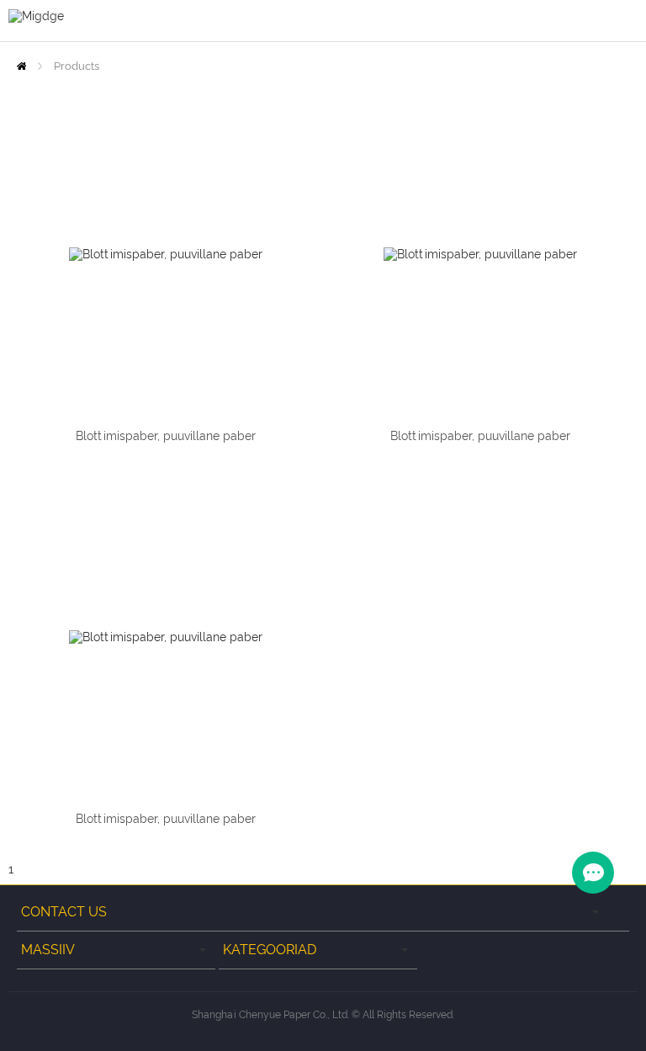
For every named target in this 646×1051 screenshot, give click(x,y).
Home (21, 66)
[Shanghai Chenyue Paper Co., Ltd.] (36, 15)
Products (76, 66)
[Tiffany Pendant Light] (166, 254)
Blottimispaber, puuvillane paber (166, 436)
